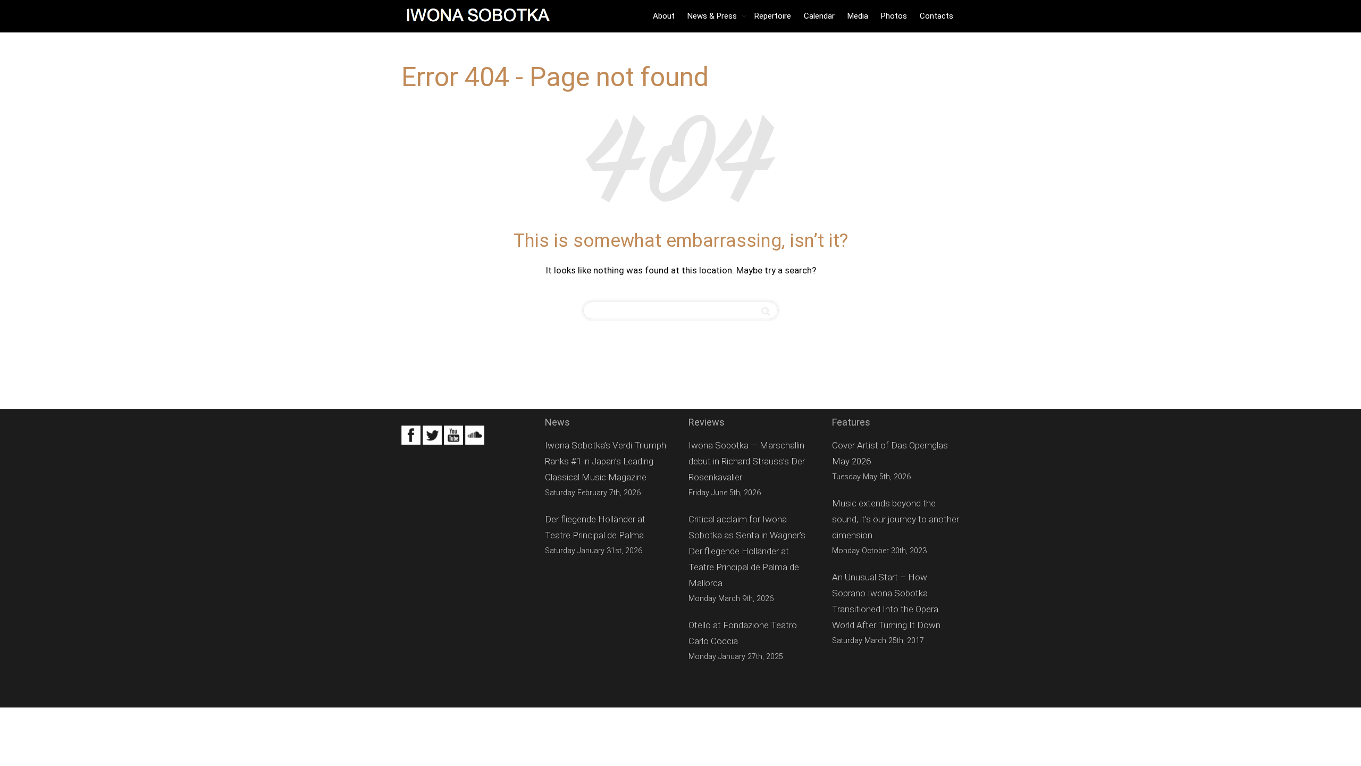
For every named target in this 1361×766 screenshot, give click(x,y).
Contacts (936, 16)
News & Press (713, 16)
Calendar (819, 16)
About (664, 16)
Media (857, 16)
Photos (894, 16)
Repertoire (772, 16)
